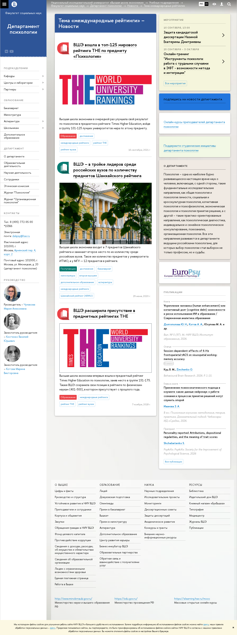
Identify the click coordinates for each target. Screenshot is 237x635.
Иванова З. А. (172, 406)
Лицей (103, 491)
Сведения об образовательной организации (74, 560)
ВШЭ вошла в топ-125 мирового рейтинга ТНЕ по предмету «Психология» (105, 50)
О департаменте (14, 156)
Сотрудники (11, 179)
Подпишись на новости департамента (193, 99)
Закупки (59, 521)
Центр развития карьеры (115, 540)
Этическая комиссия (16, 186)
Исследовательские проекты (162, 497)
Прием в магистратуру (113, 521)
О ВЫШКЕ (61, 485)
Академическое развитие (159, 521)
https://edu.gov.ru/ (126, 598)
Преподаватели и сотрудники (73, 509)
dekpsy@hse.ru (21, 236)
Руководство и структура (70, 497)
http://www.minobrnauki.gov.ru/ (73, 598)
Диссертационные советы (160, 509)
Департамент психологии (23, 29)
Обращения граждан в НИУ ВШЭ (74, 527)
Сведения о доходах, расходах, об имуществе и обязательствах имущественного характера (74, 549)
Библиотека (196, 491)
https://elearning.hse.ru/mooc (192, 598)
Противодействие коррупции (73, 540)
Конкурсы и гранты (155, 527)
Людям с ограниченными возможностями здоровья (70, 570)
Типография (196, 509)
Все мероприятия (175, 83)
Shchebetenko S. (174, 443)
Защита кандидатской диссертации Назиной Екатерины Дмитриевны (182, 37)
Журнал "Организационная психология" (20, 200)
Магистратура (12, 114)
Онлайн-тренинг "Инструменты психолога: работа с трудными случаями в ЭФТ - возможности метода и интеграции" (187, 63)
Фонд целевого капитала (70, 534)
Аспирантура (107, 527)
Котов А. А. (196, 324)
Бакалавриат (11, 108)
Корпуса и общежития (68, 515)
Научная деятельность (17, 172)
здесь (206, 624)
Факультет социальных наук (23, 13)
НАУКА (149, 485)
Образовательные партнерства (119, 552)
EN (206, 4)
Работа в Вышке (64, 584)
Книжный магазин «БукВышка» (207, 503)
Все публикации (173, 461)
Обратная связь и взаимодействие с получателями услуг (119, 562)
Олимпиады (107, 503)
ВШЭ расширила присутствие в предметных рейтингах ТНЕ (104, 313)
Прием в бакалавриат (112, 509)
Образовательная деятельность (14, 164)
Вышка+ (104, 515)
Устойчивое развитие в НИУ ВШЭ (75, 503)
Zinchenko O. (184, 369)
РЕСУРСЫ (195, 485)
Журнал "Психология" (17, 192)
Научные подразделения (159, 491)
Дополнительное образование (14, 136)
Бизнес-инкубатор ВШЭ (114, 546)
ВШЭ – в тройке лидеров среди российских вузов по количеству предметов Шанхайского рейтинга (107, 169)
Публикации (173, 292)
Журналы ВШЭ (198, 521)
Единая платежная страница (71, 578)
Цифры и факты (64, 491)
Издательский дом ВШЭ (203, 497)
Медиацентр (196, 515)
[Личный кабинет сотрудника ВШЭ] (221, 4)
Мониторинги (152, 503)
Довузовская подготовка (115, 497)
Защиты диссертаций (157, 515)
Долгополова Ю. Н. (175, 324)
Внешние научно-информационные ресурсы (160, 535)
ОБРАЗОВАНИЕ (110, 485)
